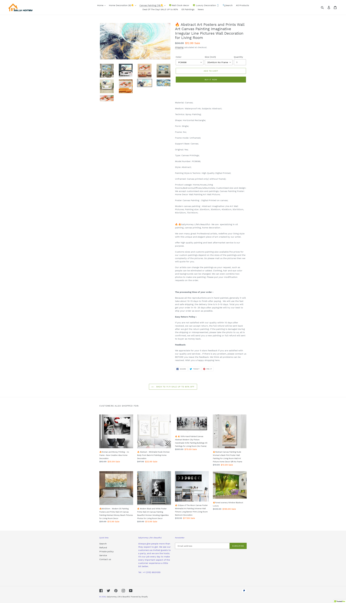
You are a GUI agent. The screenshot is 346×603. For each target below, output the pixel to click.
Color (179, 57)
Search (103, 543)
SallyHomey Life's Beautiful (118, 597)
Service (103, 555)
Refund (103, 547)
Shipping (179, 47)
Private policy (106, 551)
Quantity (238, 57)
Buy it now (211, 79)
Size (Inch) (210, 57)
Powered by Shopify (139, 597)
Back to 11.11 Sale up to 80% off (175, 387)
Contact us (105, 559)
